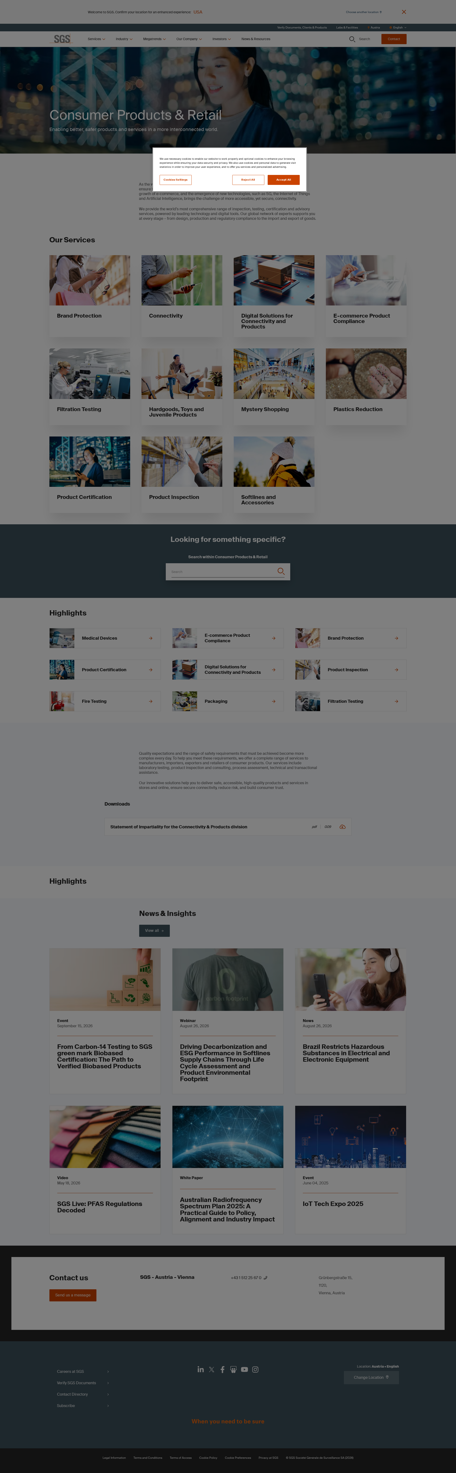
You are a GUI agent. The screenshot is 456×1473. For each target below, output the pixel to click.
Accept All (283, 180)
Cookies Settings (176, 180)
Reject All (248, 180)
